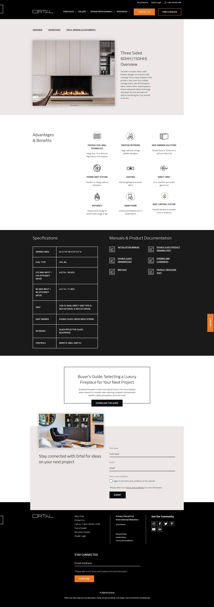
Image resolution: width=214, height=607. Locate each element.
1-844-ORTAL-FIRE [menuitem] (174, 2)
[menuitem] (142, 2)
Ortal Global (120, 524)
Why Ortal (79, 516)
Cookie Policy (121, 537)
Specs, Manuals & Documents (81, 29)
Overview (37, 29)
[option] (74, 73)
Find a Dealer (169, 11)
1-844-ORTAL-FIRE (90, 524)
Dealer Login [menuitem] (156, 2)
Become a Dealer (82, 532)
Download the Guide (107, 403)
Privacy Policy (122, 516)
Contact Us (144, 11)
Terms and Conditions (135, 487)
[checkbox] (142, 480)
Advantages (54, 29)
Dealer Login (80, 536)
